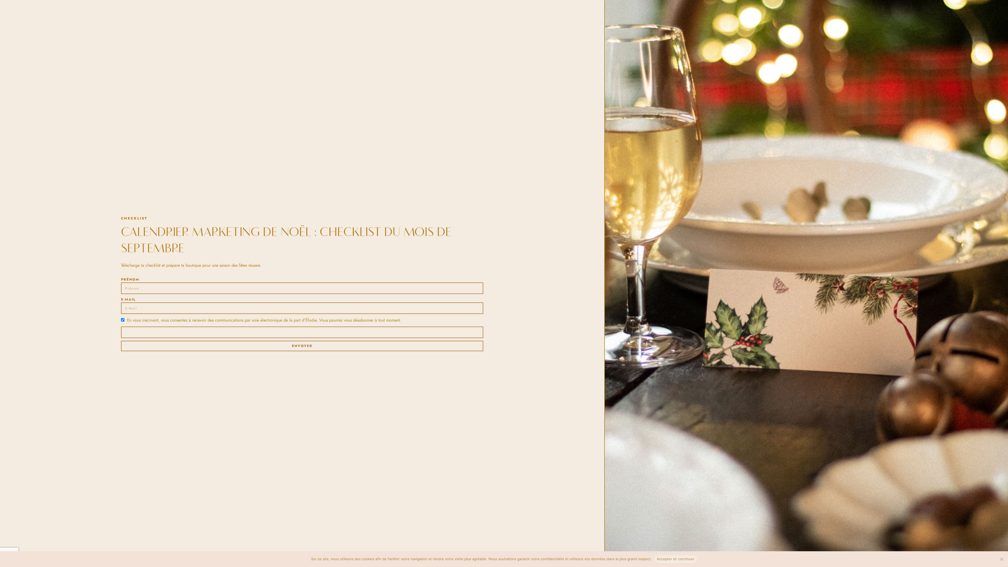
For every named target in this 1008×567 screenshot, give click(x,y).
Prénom (130, 279)
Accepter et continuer (675, 559)
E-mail (128, 299)
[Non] (1001, 559)
